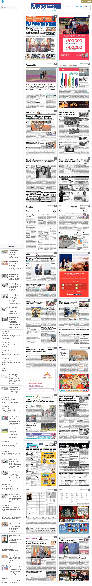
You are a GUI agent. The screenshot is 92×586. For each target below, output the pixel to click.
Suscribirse (87, 6)
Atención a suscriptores (75, 6)
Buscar (14, 7)
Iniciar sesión (86, 9)
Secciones (6, 7)
